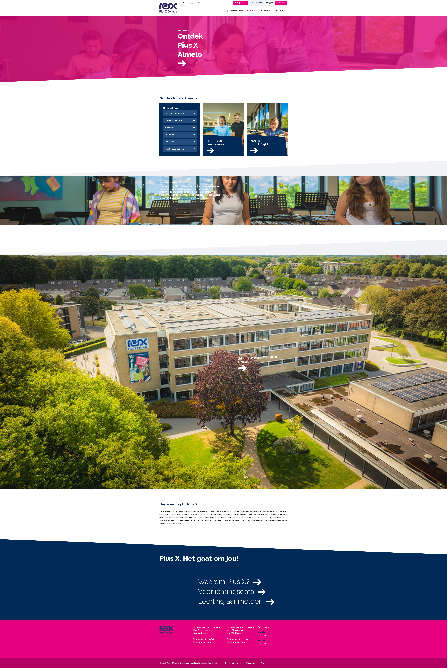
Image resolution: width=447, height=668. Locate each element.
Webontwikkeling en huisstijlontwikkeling (189, 663)
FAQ (251, 3)
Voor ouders (252, 11)
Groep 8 (223, 3)
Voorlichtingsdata (226, 591)
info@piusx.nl (205, 642)
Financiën (169, 128)
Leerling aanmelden (174, 113)
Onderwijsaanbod (173, 120)
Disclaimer (250, 663)
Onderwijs (265, 11)
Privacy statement (233, 663)
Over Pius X (278, 11)
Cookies (263, 663)
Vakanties (169, 142)
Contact (259, 3)
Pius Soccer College (174, 149)
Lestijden (169, 135)
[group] (223, 48)
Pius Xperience (240, 3)
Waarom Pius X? (224, 582)
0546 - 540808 (207, 639)
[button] (155, 125)
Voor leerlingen (236, 11)
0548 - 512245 (241, 639)
